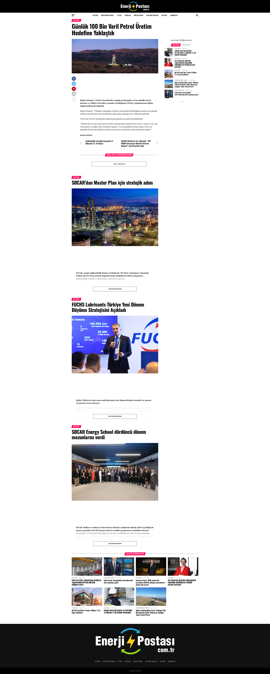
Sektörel (164, 15)
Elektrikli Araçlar (152, 15)
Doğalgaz (128, 15)
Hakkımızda (174, 15)
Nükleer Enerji (138, 15)
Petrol (119, 15)
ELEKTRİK (95, 15)
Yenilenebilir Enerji (107, 15)
